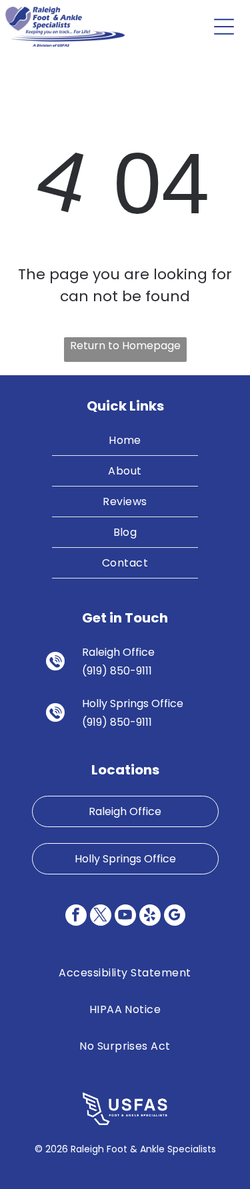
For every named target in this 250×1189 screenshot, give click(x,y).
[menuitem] (125, 440)
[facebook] (76, 916)
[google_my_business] (174, 916)
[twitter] (100, 916)
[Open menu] (224, 27)
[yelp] (150, 916)
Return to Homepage (125, 345)
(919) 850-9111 (117, 670)
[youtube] (125, 916)
